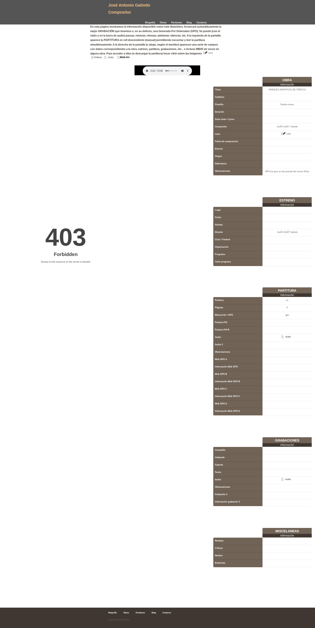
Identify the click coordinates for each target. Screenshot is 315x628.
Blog (189, 22)
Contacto (201, 22)
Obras (163, 22)
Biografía (150, 22)
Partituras (176, 22)
